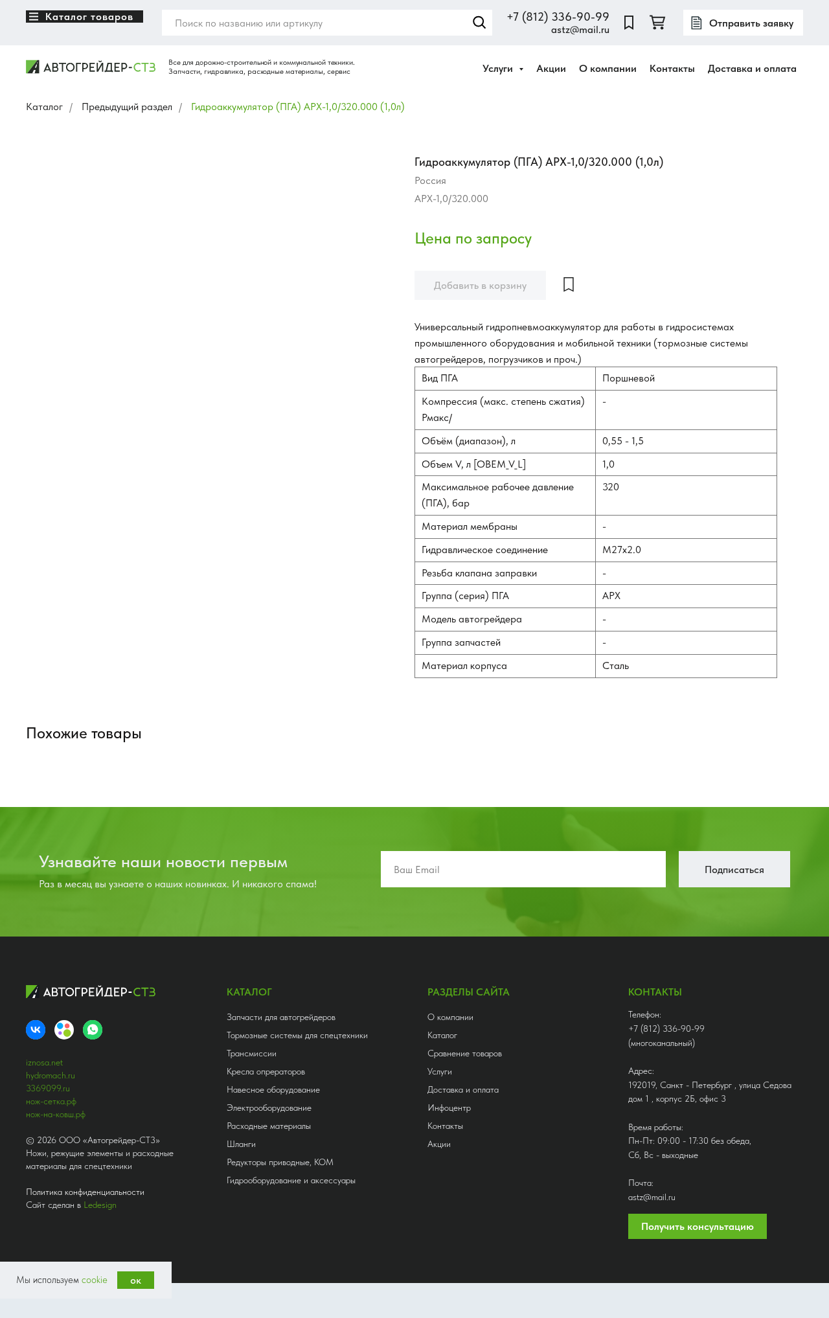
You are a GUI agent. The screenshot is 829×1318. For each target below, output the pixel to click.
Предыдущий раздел (127, 106)
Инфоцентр (449, 1107)
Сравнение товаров (464, 1053)
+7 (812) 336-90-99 (557, 16)
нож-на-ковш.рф (55, 1114)
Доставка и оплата (752, 68)
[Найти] (479, 23)
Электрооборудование (269, 1107)
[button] (743, 23)
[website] (629, 22)
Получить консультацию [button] (697, 1226)
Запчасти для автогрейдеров (281, 1017)
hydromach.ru (50, 1075)
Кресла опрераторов (266, 1071)
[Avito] (64, 1030)
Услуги (439, 1071)
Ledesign (100, 1204)
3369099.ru (48, 1088)
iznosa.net (44, 1062)
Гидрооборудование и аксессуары (291, 1180)
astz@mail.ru (580, 29)
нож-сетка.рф (51, 1101)
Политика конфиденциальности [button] (85, 1192)
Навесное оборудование (273, 1089)
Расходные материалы (269, 1125)
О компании (608, 68)
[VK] (35, 1030)
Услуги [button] (499, 68)
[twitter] (657, 22)
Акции (551, 68)
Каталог (44, 106)
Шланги (241, 1144)
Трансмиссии (252, 1053)
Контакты (672, 68)
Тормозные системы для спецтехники (297, 1035)
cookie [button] (95, 1280)
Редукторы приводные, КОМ (280, 1162)
